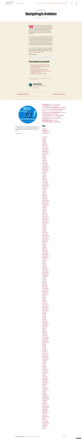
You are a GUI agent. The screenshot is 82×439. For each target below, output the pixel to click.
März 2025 (44, 161)
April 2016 (44, 318)
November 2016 (45, 307)
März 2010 (44, 394)
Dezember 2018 (45, 270)
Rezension (61, 115)
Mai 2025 (44, 159)
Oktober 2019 (45, 256)
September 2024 (45, 170)
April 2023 (44, 194)
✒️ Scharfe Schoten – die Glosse (51, 122)
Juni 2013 (44, 363)
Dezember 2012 (45, 371)
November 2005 (45, 422)
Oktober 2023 (45, 186)
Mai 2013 (44, 365)
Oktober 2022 (45, 203)
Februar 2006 (45, 421)
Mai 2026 (44, 141)
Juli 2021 (44, 225)
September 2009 (45, 398)
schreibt (49, 27)
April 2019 (44, 265)
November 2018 (45, 272)
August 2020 (44, 241)
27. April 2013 (46, 17)
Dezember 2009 (45, 396)
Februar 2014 (45, 351)
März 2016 (44, 319)
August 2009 (44, 400)
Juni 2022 (44, 209)
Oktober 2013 (45, 357)
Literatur (53, 110)
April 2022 (44, 212)
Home (37, 3)
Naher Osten (37, 78)
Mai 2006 (44, 418)
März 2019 (44, 266)
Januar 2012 (44, 378)
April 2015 (44, 331)
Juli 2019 (44, 260)
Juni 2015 (44, 328)
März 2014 (44, 350)
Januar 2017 (44, 304)
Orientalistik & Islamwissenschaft (45, 78)
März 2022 (44, 213)
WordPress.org (45, 133)
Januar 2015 (44, 335)
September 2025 (45, 153)
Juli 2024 (44, 173)
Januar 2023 (44, 198)
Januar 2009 (44, 404)
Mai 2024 (44, 176)
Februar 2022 (45, 214)
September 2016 (45, 310)
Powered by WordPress (35, 436)
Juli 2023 (44, 189)
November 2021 (45, 219)
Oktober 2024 (45, 169)
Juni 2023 (44, 191)
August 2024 (44, 172)
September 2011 (45, 382)
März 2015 (44, 332)
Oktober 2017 (45, 291)
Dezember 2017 (45, 288)
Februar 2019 (45, 267)
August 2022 (44, 206)
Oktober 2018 (45, 273)
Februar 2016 (45, 320)
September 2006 (45, 416)
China (55, 104)
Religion (57, 115)
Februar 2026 (45, 145)
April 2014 (44, 348)
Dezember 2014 (45, 337)
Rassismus (53, 115)
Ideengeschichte (55, 109)
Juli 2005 (44, 426)
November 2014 (45, 338)
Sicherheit (48, 117)
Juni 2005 (44, 428)
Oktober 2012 (45, 372)
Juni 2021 (44, 226)
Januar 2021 (44, 234)
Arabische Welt (52, 104)
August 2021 (44, 223)
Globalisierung (43, 109)
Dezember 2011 (45, 379)
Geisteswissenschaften (46, 107)
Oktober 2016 (45, 309)
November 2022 (45, 201)
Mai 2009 (44, 403)
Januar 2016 (44, 322)
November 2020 (45, 237)
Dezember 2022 (45, 200)
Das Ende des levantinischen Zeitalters (40, 51)
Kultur (50, 110)
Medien (59, 110)
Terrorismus (45, 118)
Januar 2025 (44, 164)
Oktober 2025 (45, 151)
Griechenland (48, 109)
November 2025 (45, 150)
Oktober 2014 (45, 340)
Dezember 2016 (45, 306)
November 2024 (45, 167)
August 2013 (44, 360)
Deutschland (45, 105)
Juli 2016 (44, 313)
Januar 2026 (44, 147)
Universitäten (57, 118)
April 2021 (44, 229)
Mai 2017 (44, 298)
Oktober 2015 (45, 325)
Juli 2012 (44, 373)
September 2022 (45, 204)
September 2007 (45, 412)
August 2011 (44, 384)
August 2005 (44, 425)
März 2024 (44, 179)
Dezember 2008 (45, 406)
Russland (44, 117)
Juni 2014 (44, 345)
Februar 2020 (45, 250)
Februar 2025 (45, 163)
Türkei (50, 118)
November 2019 (45, 254)
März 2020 (44, 248)
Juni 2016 (44, 315)
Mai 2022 (44, 210)
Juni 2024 (44, 175)
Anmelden (44, 129)
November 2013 (45, 356)
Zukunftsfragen (46, 120)
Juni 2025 (44, 157)
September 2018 (45, 275)
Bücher (45, 3)
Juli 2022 (44, 207)
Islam (34, 78)
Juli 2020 (44, 242)
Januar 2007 (44, 415)
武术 (48, 3)
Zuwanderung (54, 120)
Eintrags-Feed (45, 130)
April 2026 (44, 142)
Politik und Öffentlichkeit (47, 115)
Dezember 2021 (45, 217)
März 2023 (44, 195)
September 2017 (45, 292)
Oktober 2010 (45, 388)
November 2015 (45, 323)
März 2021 (44, 231)
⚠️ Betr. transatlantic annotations (56, 3)
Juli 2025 (44, 156)
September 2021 (45, 222)
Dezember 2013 (45, 354)
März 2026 (44, 144)
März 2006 (44, 419)
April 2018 (44, 282)
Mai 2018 (44, 281)
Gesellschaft (63, 107)
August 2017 (44, 294)
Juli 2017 (44, 295)
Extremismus (56, 105)
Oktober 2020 (45, 238)
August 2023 (44, 188)
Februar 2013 (45, 369)
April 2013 (44, 366)
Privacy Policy (27, 436)
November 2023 (45, 185)
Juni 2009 (44, 401)
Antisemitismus (45, 104)
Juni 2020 (44, 244)
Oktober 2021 (45, 220)
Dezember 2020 (45, 235)
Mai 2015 (44, 329)
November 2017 (45, 290)
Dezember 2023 (45, 184)
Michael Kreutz (39, 17)
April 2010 (44, 393)
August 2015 (44, 326)
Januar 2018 (44, 287)
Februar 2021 (45, 232)
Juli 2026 (44, 138)
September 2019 (45, 257)
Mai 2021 (44, 228)
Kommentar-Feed (46, 131)
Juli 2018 (44, 278)
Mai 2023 (44, 192)
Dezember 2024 (45, 166)
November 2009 (45, 397)
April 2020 (44, 247)
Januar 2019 (44, 269)
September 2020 (45, 239)
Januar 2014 (44, 353)
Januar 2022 (44, 216)
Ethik (50, 105)
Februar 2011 (44, 387)
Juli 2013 (44, 362)
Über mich (41, 3)
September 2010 (45, 390)
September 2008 (45, 407)
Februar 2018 (45, 285)
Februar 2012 (45, 376)
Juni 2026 (44, 139)
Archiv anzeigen (36, 87)
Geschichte (31, 78)
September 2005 (45, 424)
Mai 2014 (44, 347)
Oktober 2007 (45, 410)
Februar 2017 (45, 303)
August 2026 (44, 136)
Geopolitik (54, 107)
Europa (52, 105)
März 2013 (44, 368)
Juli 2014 (44, 344)
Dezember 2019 (45, 253)
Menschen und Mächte (47, 112)
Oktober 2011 (44, 381)
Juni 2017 (44, 297)
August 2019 (44, 259)
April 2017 (44, 300)
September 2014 (45, 341)
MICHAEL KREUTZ (21, 436)
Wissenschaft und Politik (34, 79)
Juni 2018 (44, 279)
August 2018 (44, 276)
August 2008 (44, 409)
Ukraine (53, 118)
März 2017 (44, 301)
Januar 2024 (44, 182)
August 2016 (44, 312)
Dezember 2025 (45, 148)
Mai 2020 (44, 245)
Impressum (65, 3)
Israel (43, 110)
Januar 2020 (44, 251)
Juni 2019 (44, 262)
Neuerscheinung (63, 112)
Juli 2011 (44, 385)
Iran (61, 109)
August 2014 (44, 343)
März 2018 (44, 284)
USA (60, 118)
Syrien (59, 117)
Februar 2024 (45, 181)
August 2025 (44, 154)
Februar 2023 (45, 197)
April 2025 (44, 160)
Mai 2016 (44, 316)
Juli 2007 (44, 413)
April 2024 (44, 178)
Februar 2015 (45, 334)
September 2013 (45, 359)
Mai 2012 (44, 375)
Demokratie (59, 104)
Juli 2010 (44, 391)
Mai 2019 (44, 263)
